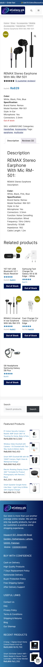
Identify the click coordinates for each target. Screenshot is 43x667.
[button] (35, 36)
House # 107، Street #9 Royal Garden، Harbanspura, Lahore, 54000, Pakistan (18, 539)
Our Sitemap (10, 626)
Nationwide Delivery (13, 575)
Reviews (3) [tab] (28, 140)
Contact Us (9, 602)
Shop (13, 23)
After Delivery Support (14, 587)
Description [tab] (13, 140)
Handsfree (20, 26)
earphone (8, 132)
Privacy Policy (10, 610)
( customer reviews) (25, 81)
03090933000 (19, 547)
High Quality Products (14, 566)
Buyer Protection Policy (15, 579)
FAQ (5, 606)
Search (7, 404)
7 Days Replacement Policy (17, 571)
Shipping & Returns (13, 618)
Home (6, 23)
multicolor (18, 132)
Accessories (22, 23)
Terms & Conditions (13, 614)
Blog (6, 622)
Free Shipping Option (14, 583)
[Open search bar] (31, 10)
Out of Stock (12, 286)
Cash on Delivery (12, 562)
